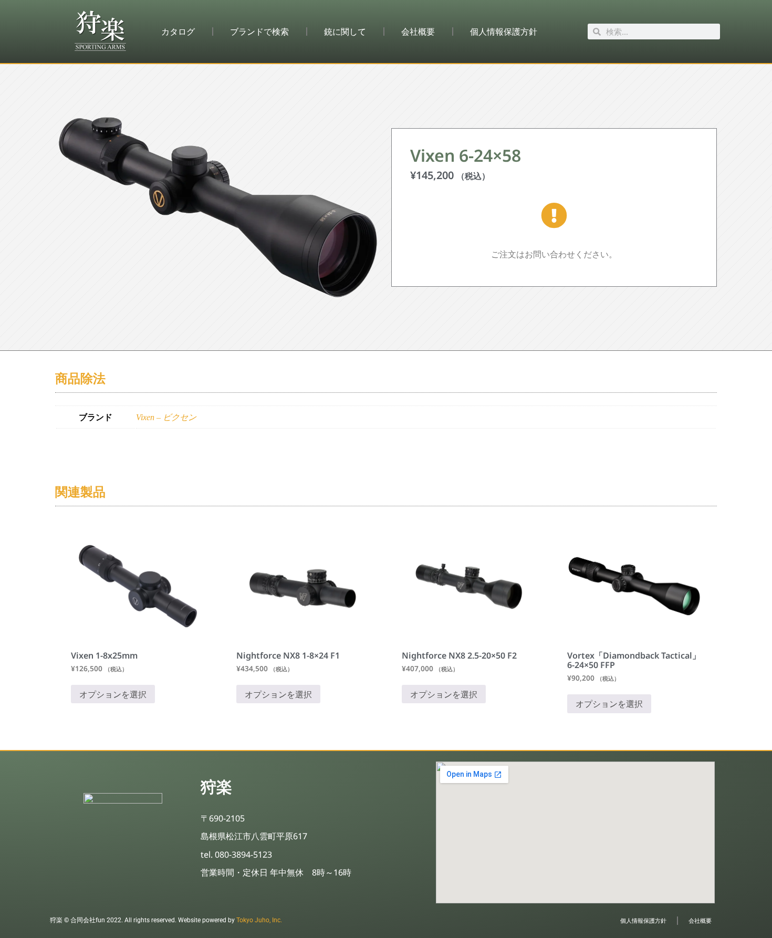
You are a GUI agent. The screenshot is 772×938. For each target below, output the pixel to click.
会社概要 (418, 31)
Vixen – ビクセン (166, 417)
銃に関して (345, 31)
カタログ (178, 31)
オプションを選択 (113, 694)
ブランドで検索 (259, 31)
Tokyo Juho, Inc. (259, 920)
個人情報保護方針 (503, 31)
